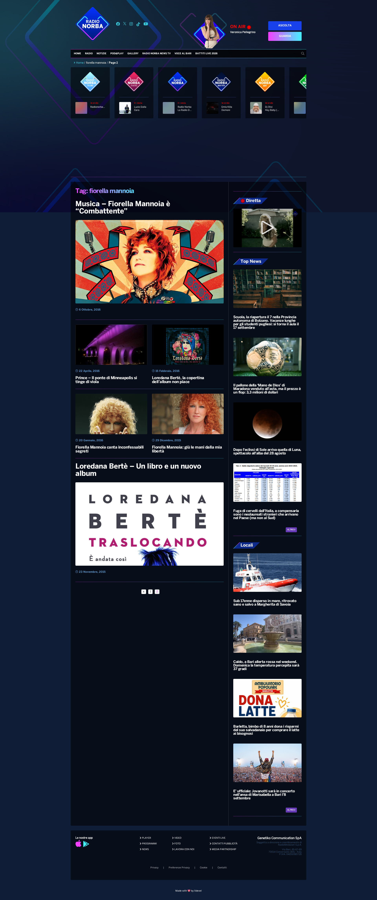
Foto (177, 844)
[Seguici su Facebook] (118, 24)
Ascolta (285, 25)
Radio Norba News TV (156, 53)
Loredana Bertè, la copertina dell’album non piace (178, 380)
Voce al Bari (183, 53)
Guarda (285, 36)
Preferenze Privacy (179, 868)
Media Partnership (223, 849)
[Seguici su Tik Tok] (138, 24)
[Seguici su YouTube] (146, 24)
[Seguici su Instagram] (131, 24)
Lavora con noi (184, 849)
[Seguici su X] (124, 24)
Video (177, 838)
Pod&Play (117, 53)
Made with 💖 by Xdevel (188, 891)
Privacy (154, 868)
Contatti (222, 868)
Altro (290, 530)
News (145, 849)
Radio (89, 53)
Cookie (203, 868)
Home (77, 53)
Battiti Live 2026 (206, 53)
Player (146, 838)
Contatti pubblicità (224, 844)
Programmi (149, 844)
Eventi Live (218, 838)
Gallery (132, 53)
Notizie (101, 53)
